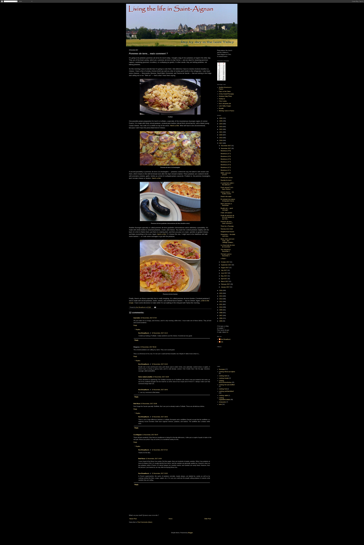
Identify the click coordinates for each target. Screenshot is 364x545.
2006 (221, 318)
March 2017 (225, 281)
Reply (135, 325)
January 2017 (225, 287)
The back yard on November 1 (226, 255)
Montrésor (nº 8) (226, 151)
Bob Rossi (136, 403)
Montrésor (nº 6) (226, 156)
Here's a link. (174, 125)
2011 (220, 304)
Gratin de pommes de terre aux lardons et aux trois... (227, 217)
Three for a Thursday (227, 226)
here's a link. (161, 234)
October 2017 (225, 262)
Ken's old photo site (225, 103)
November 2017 (226, 148)
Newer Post (133, 518)
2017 (221, 143)
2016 (221, 290)
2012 (221, 301)
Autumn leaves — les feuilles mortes (227, 193)
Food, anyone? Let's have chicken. (227, 188)
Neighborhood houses (227, 231)
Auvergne (222, 369)
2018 (221, 140)
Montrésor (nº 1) (226, 170)
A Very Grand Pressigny (226, 94)
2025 (221, 121)
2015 (221, 293)
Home (170, 518)
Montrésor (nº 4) (226, 162)
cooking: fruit (223, 389)
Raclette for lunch (226, 180)
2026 (221, 118)
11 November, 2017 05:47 (150, 434)
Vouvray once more (227, 229)
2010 (221, 307)
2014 (221, 296)
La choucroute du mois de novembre (228, 246)
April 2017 (224, 278)
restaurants (222, 402)
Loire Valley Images (225, 106)
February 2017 (225, 284)
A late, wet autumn (226, 212)
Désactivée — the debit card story (228, 235)
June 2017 (224, 273)
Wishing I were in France (226, 111)
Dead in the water (226, 196)
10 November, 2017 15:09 (161, 377)
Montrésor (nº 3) (226, 164)
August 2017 (225, 267)
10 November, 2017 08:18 (148, 347)
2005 (221, 321)
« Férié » (223, 258)
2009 (221, 310)
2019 (221, 137)
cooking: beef (223, 376)
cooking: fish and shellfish (227, 384)
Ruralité (221, 108)
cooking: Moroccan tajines (227, 371)
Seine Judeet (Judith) (145, 377)
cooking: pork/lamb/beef (226, 391)
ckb (222, 342)
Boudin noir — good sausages (227, 209)
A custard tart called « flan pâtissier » (227, 183)
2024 (221, 124)
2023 (221, 126)
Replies (138, 329)
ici (227, 332)
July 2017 (224, 270)
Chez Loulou (223, 101)
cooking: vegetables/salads (224, 398)
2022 (221, 129)
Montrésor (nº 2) (226, 167)
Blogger (190, 532)
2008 (221, 312)
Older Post (207, 518)
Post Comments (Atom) (144, 522)
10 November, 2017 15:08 (149, 403)
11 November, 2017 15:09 (160, 473)
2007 (221, 315)
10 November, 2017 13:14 (160, 333)
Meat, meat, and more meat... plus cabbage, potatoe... (227, 240)
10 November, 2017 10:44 (160, 364)
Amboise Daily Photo (225, 96)
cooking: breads (224, 378)
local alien (136, 318)
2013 (221, 299)
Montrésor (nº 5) (226, 159)
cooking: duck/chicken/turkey (225, 381)
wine (220, 404)
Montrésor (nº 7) (226, 153)
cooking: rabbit (223, 395)
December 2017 (226, 145)
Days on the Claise (225, 91)
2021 (221, 132)
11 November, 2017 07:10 (160, 450)
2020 (221, 135)
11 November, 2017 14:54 (154, 458)
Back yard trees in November (226, 204)
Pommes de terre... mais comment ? (227, 222)
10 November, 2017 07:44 (149, 318)
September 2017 (226, 265)
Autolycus (222, 98)
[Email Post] (155, 307)
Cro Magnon (137, 434)
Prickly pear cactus (227, 177)
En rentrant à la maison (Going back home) (228, 200)
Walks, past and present (226, 173)
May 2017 (224, 276)
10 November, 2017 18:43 (160, 389)
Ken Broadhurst (143, 333)
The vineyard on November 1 (226, 250)
